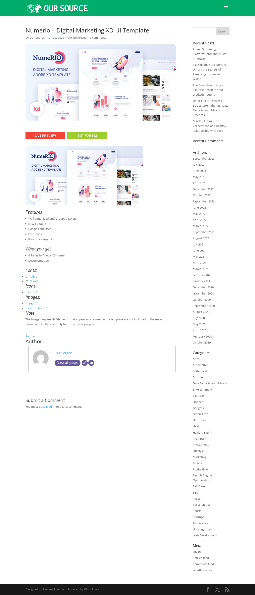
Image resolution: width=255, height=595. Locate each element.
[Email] (91, 363)
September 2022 (204, 201)
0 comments (98, 37)
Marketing (199, 457)
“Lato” (34, 281)
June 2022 (199, 207)
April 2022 (199, 220)
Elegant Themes (54, 589)
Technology (200, 523)
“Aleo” (34, 276)
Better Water (201, 371)
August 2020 (201, 312)
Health (197, 426)
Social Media (201, 505)
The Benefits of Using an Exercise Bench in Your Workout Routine (209, 90)
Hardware (199, 420)
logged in (49, 406)
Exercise (198, 396)
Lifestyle (198, 451)
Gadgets (198, 408)
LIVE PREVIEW (45, 135)
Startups (198, 517)
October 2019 (202, 342)
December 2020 (203, 287)
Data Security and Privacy (210, 383)
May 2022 (199, 214)
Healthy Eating (202, 432)
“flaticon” (31, 292)
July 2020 (199, 318)
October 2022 (202, 195)
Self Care (199, 486)
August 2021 (201, 238)
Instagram (199, 439)
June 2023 (199, 171)
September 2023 (204, 158)
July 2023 (199, 164)
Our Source (37, 37)
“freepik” (31, 303)
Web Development (205, 535)
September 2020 (204, 306)
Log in (197, 552)
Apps (196, 359)
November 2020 (203, 293)
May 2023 (199, 177)
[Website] (85, 363)
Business (199, 377)
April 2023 (199, 183)
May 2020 (199, 324)
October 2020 (202, 299)
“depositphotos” (36, 308)
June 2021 (199, 250)
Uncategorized (77, 37)
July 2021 (199, 244)
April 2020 (199, 330)
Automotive (200, 365)
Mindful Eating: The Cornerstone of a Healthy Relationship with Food (209, 126)
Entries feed (201, 558)
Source (30, 336)
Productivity (201, 469)
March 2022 (201, 226)
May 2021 (199, 256)
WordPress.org (202, 570)
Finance (198, 402)
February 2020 (202, 336)
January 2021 (201, 281)
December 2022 (203, 189)
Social (197, 499)
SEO (195, 492)
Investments (201, 445)
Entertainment (202, 389)
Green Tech (200, 414)
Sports (197, 511)
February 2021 (202, 275)
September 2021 (204, 232)
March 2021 (201, 269)
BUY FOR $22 (87, 135)
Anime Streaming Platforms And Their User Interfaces (210, 54)
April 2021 (199, 263)
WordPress (91, 589)
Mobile (197, 463)
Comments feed (203, 564)
